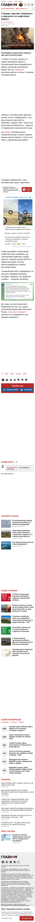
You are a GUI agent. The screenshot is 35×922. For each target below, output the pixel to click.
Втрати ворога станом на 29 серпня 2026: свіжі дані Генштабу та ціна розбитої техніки (23, 608)
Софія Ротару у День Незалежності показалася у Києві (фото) (20, 745)
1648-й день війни (7, 8)
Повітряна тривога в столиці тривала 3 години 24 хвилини (21, 629)
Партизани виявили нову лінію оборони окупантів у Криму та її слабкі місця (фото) (22, 533)
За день (21, 722)
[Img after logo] (21, 5)
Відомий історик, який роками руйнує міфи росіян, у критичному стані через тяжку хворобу (21, 770)
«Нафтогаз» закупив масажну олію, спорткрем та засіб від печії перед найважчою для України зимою (15, 801)
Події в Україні (9, 590)
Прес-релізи (8, 831)
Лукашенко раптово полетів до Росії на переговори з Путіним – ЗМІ (16, 816)
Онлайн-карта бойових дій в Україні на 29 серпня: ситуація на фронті (22, 652)
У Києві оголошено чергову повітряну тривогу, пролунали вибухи (21, 597)
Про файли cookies (6, 918)
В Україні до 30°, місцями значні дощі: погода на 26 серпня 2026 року (16, 823)
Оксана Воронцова (7, 22)
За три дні (14, 722)
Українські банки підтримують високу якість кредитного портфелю (21, 838)
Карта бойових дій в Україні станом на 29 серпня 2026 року (17, 784)
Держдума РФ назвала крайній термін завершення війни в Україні (20, 761)
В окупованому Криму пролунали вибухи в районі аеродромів (22, 522)
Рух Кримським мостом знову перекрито (22, 543)
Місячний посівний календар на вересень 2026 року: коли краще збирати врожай (17, 809)
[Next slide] (33, 8)
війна (24, 373)
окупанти (18, 373)
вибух (12, 373)
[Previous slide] (30, 8)
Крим (6, 373)
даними (7, 132)
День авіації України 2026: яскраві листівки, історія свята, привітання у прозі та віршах (17, 792)
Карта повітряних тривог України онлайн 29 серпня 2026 (20, 737)
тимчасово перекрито (17, 312)
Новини (5, 779)
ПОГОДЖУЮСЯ (26, 918)
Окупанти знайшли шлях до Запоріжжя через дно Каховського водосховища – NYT (22, 619)
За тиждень (5, 722)
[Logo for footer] (9, 857)
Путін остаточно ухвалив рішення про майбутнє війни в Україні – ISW (21, 753)
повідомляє (19, 70)
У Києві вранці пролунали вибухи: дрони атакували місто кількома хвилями (22, 641)
